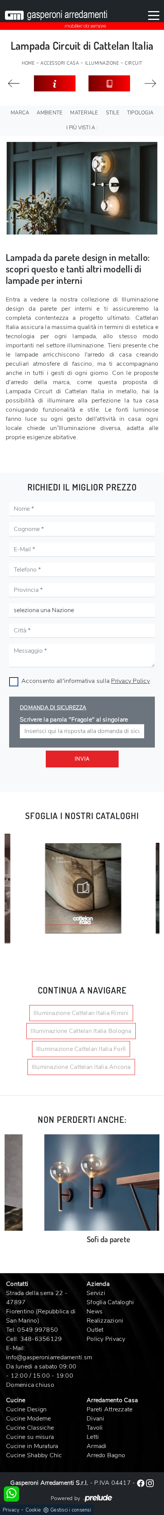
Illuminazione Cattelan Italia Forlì (81, 1049)
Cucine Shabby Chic (34, 1455)
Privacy (11, 1510)
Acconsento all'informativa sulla (85, 681)
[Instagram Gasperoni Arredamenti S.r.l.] (150, 1483)
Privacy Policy (130, 681)
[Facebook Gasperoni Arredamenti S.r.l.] (141, 1483)
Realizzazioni (105, 1320)
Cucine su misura (30, 1437)
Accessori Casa (59, 63)
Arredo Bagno (106, 1455)
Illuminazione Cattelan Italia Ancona (81, 1067)
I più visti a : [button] (82, 127)
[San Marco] (150, 83)
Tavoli (95, 1428)
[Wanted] (14, 83)
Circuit (133, 63)
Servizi (96, 1293)
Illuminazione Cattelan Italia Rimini (81, 1013)
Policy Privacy (106, 1339)
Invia (82, 759)
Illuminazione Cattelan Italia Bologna (81, 1031)
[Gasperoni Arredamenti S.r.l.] (56, 15)
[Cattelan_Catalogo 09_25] (67, 888)
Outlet (95, 1330)
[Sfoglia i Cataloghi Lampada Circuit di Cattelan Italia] (109, 83)
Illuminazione (102, 63)
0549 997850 (37, 1330)
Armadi (97, 1446)
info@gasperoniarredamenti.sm (49, 1357)
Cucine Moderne (28, 1418)
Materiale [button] (84, 112)
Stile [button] (112, 112)
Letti (93, 1437)
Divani (96, 1418)
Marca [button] (20, 112)
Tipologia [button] (140, 112)
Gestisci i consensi (70, 1510)
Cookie (33, 1510)
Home (28, 63)
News (95, 1311)
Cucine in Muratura (32, 1446)
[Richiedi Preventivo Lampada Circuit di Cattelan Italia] (55, 83)
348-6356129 (41, 1339)
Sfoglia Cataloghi (110, 1302)
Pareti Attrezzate (109, 1409)
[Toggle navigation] (153, 15)
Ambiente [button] (50, 112)
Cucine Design (26, 1409)
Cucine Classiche (30, 1428)
